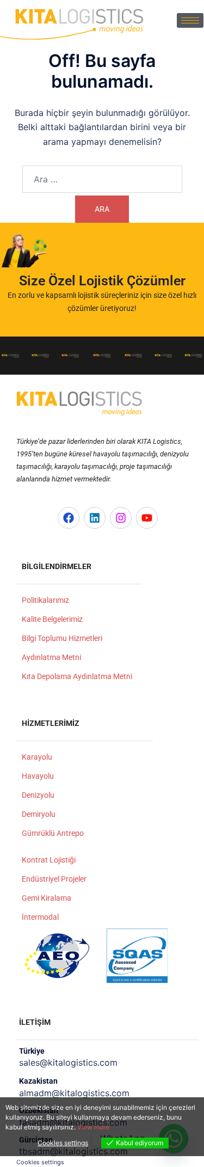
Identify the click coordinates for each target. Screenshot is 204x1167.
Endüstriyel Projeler (54, 879)
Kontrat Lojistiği (49, 860)
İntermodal (40, 917)
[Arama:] (102, 179)
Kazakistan (38, 1081)
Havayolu (38, 776)
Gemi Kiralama (46, 898)
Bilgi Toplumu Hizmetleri (62, 638)
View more (93, 1127)
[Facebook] (68, 518)
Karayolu (37, 757)
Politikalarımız (45, 600)
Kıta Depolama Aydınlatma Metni (77, 676)
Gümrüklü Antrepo (53, 833)
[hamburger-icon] (190, 20)
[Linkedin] (95, 518)
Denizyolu (38, 795)
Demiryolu (38, 814)
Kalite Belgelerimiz (52, 619)
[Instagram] (121, 518)
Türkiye (32, 1051)
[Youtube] (147, 518)
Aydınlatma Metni (51, 657)
